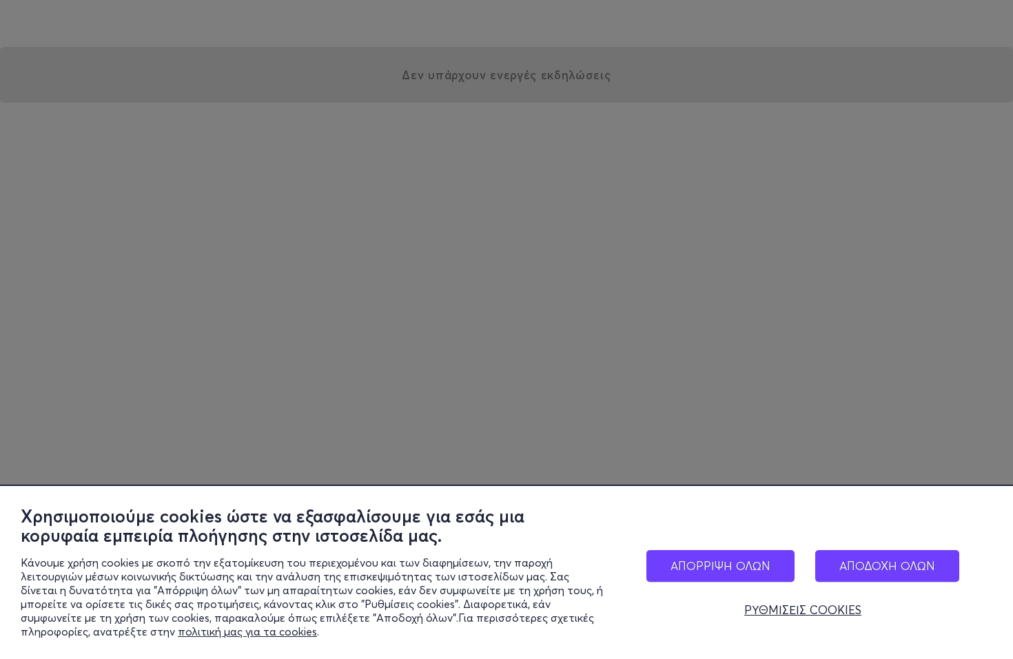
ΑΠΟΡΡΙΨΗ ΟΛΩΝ (720, 565)
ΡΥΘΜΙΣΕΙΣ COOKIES (802, 610)
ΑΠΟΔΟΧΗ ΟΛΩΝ (887, 565)
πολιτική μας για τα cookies (247, 631)
